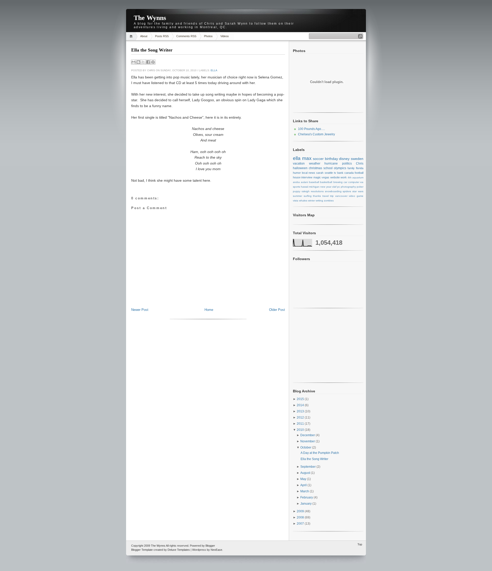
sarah (319, 172)
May (303, 479)
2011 (301, 423)
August (305, 473)
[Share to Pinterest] (153, 62)
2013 (301, 411)
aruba (296, 182)
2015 (301, 399)
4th (350, 177)
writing (319, 200)
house (297, 177)
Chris (359, 163)
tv (335, 172)
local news (308, 172)
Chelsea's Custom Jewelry (316, 134)
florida (359, 168)
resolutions (317, 191)
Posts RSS (162, 36)
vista (295, 200)
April (304, 485)
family (351, 168)
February (307, 497)
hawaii (304, 186)
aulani (304, 182)
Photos (208, 36)
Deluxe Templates (179, 549)
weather (314, 163)
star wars (357, 191)
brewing (338, 182)
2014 (301, 405)
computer (353, 182)
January (306, 503)
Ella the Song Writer (151, 50)
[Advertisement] (208, 296)
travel (325, 196)
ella (214, 70)
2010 (301, 430)
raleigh (306, 191)
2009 (301, 511)
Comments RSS (186, 36)
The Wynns (150, 18)
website (335, 177)
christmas (315, 168)
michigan (314, 186)
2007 (301, 523)
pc (338, 186)
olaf (334, 186)
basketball (326, 182)
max (307, 158)
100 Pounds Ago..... (311, 129)
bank (340, 172)
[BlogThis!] (138, 62)
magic (317, 177)
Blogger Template (142, 549)
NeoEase (216, 549)
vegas (325, 177)
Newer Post (139, 310)
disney (344, 159)
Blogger (210, 545)
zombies (329, 200)
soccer (318, 159)
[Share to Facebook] (148, 62)
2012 (301, 417)
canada (349, 172)
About (143, 36)
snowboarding (333, 191)
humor (297, 172)
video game (356, 196)
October (306, 447)
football (359, 172)
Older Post (277, 310)
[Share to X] (143, 62)
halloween (300, 168)
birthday (331, 159)
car (345, 182)
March (305, 491)
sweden (357, 159)
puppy (296, 191)
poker (360, 186)
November (308, 441)
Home (132, 36)
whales (303, 200)
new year (325, 186)
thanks (317, 196)
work (344, 177)
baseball (314, 182)
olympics (340, 168)
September (308, 466)
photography (348, 186)
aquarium (357, 177)
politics (347, 163)
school (328, 168)
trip (332, 196)
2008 (301, 517)
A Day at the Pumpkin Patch (320, 453)
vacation (299, 163)
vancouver (341, 196)
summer (297, 196)
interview (306, 177)
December (308, 435)
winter (311, 200)
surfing (308, 196)
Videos (224, 36)
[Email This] (133, 62)
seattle (329, 172)
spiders (347, 191)
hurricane (331, 163)
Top (359, 544)
